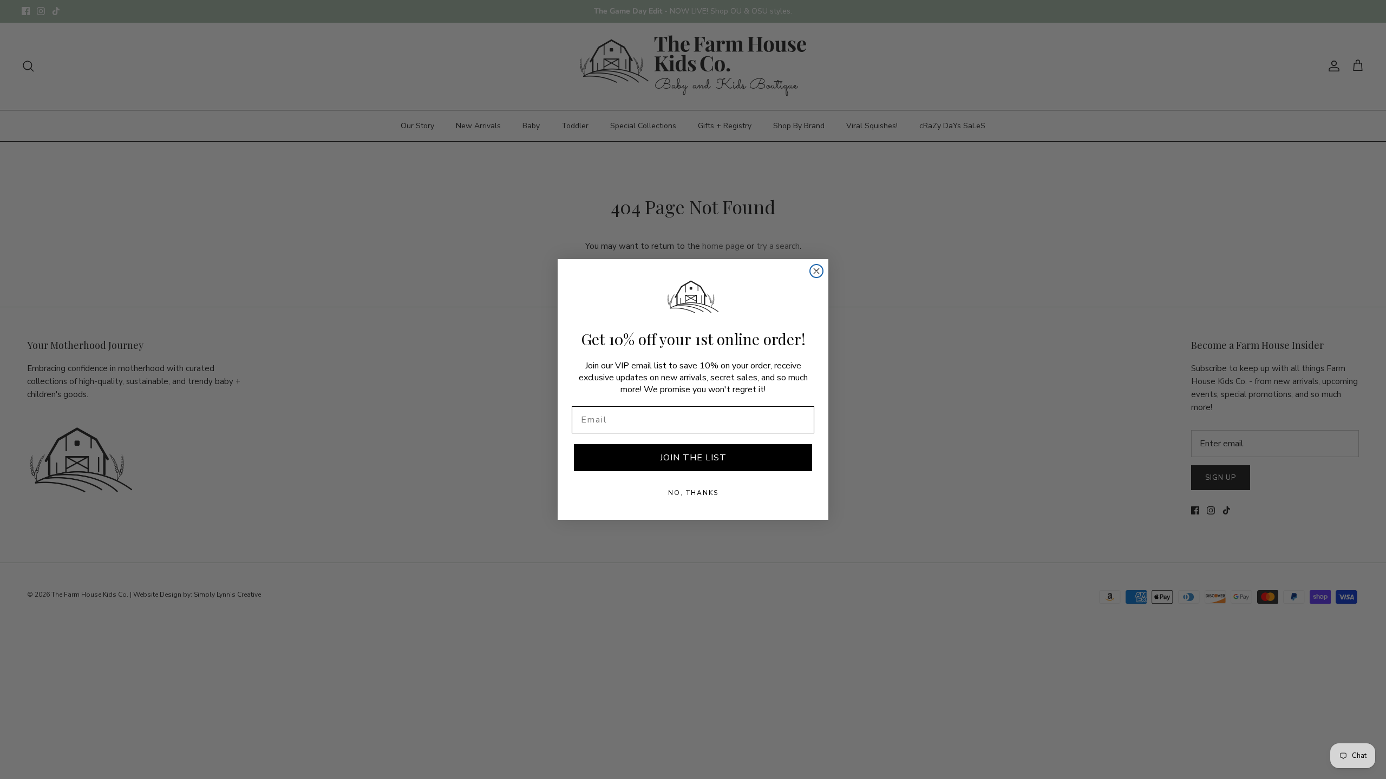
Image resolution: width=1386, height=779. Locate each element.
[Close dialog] (816, 271)
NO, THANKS (693, 492)
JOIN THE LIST (693, 458)
